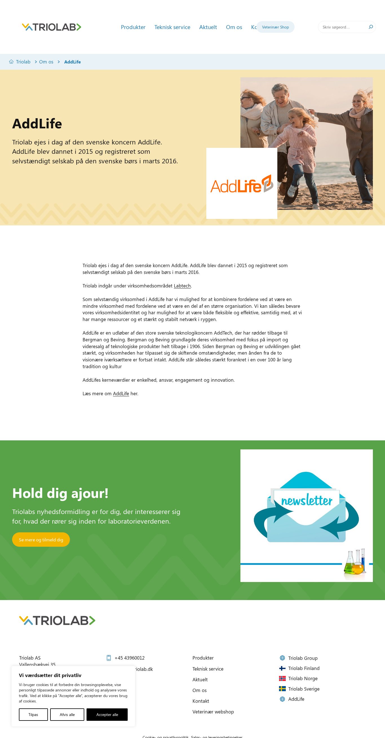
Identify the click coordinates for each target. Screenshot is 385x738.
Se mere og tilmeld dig (41, 539)
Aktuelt (200, 679)
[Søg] (371, 27)
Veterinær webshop (213, 711)
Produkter (203, 657)
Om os (46, 61)
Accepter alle (107, 714)
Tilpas (33, 714)
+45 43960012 (129, 657)
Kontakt (201, 701)
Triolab (23, 61)
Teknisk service (208, 668)
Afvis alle (67, 714)
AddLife (121, 393)
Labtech (182, 285)
